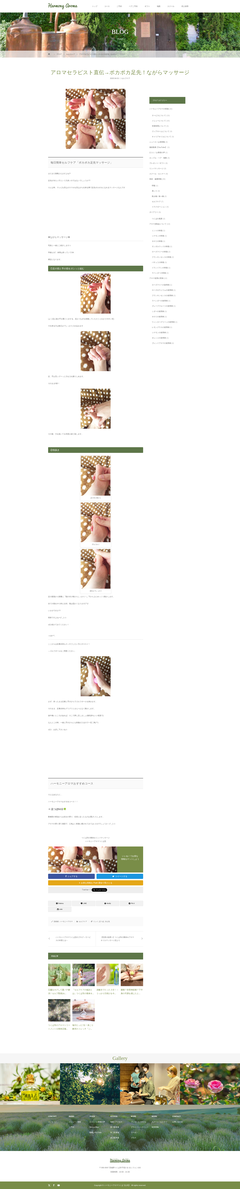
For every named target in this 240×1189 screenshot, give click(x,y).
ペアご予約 (133, 6)
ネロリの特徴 (157, 241)
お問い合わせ (177, 1122)
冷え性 (107, 921)
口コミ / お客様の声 (157, 152)
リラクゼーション (159, 207)
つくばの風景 (157, 219)
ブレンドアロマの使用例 (161, 343)
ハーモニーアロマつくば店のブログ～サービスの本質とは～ (73, 938)
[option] (30, 1084)
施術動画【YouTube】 (158, 147)
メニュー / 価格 (75, 1122)
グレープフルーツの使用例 (162, 306)
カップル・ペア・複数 (158, 158)
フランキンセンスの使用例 (162, 295)
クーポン (134, 1132)
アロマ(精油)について (157, 224)
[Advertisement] (95, 210)
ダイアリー (153, 212)
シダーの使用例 (158, 311)
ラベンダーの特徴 (159, 273)
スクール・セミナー (157, 174)
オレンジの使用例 (159, 338)
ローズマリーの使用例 (160, 285)
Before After (94, 1127)
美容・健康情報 (155, 179)
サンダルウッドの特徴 (160, 246)
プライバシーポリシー (139, 1127)
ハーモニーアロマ (66, 921)
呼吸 (153, 186)
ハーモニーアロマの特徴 (159, 109)
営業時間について (159, 126)
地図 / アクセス (116, 1122)
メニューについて (159, 121)
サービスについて (159, 115)
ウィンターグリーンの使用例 (163, 322)
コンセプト (52, 1122)
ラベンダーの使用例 (160, 301)
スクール (170, 6)
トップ (94, 6)
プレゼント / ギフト (157, 163)
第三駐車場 (114, 1138)
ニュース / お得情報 (157, 142)
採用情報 (155, 1127)
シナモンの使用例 (159, 332)
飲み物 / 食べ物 (158, 196)
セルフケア (125, 78)
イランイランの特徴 (160, 268)
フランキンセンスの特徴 (161, 257)
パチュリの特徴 (158, 262)
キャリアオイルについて (161, 137)
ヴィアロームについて (160, 131)
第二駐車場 (114, 1132)
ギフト (147, 6)
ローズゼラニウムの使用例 (162, 290)
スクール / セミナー (159, 1122)
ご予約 (119, 6)
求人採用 (184, 6)
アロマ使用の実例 (156, 278)
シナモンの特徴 (158, 236)
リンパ (95, 921)
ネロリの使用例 (158, 317)
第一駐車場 (114, 1127)
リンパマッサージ (156, 168)
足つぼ (101, 921)
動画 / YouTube (96, 1132)
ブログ (133, 1138)
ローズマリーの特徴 (160, 252)
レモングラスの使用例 (160, 327)
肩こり (154, 191)
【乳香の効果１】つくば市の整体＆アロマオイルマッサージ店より (117, 938)
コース (107, 6)
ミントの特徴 (157, 231)
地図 (158, 6)
